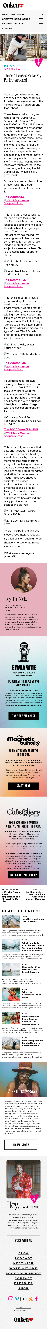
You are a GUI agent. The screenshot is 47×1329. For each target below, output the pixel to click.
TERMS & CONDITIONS (23, 1310)
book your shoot (23, 1273)
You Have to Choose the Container (34, 920)
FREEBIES (23, 1283)
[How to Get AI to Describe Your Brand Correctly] (11, 969)
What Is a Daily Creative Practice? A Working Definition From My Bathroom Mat (33, 948)
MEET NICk (23, 1263)
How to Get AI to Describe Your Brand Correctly (31, 969)
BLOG (23, 1253)
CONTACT (23, 1278)
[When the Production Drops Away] (11, 994)
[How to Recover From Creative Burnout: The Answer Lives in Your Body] (11, 1018)
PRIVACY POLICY (23, 1308)
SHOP (23, 1288)
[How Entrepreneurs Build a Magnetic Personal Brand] (11, 1043)
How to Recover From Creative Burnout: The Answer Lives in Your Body (30, 1021)
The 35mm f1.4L (15, 280)
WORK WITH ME (23, 1268)
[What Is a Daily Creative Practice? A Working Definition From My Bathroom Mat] (11, 945)
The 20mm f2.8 (14, 196)
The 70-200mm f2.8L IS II (21, 429)
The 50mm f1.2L (15, 363)
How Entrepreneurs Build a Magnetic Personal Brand (32, 1043)
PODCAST (23, 1258)
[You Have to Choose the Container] (11, 922)
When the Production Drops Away (31, 994)
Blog (9, 66)
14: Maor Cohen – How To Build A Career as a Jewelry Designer (35, 895)
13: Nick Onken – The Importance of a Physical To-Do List (11, 897)
